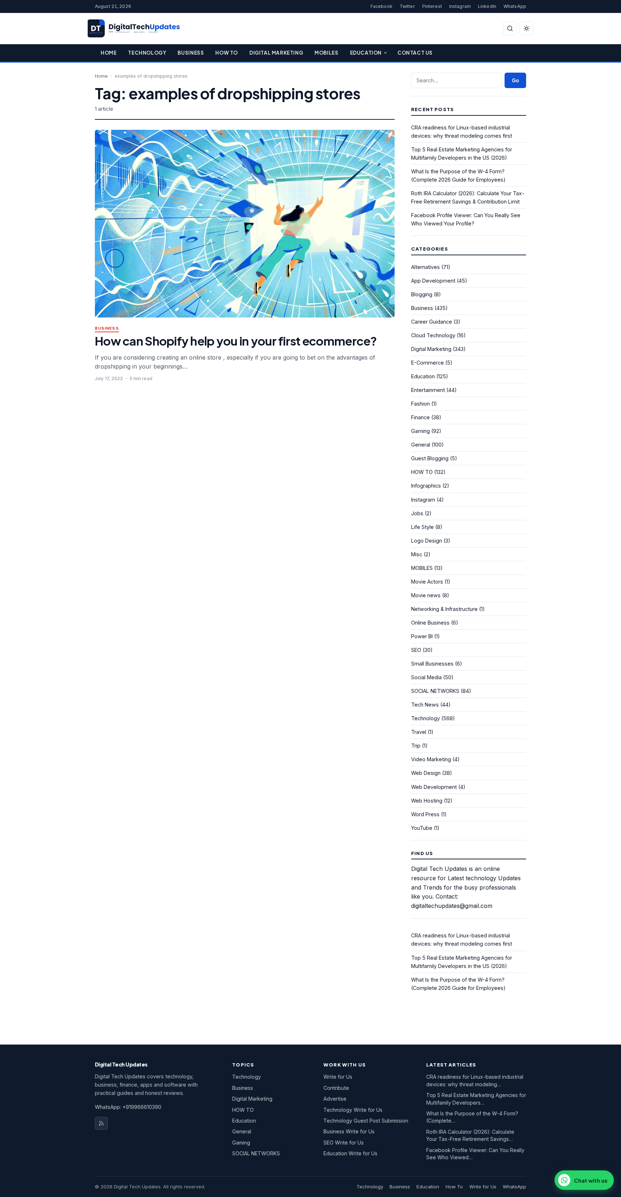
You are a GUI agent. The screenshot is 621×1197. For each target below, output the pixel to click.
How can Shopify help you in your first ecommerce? (236, 340)
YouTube (421, 828)
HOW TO (422, 472)
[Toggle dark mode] (526, 28)
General (420, 445)
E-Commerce (427, 363)
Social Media (426, 677)
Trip (415, 746)
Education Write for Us (350, 1153)
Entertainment (428, 390)
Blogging (421, 294)
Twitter (407, 6)
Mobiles (326, 53)
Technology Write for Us (352, 1110)
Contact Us (415, 53)
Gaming (420, 431)
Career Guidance (431, 322)
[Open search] (510, 28)
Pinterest (432, 6)
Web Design (426, 773)
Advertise (334, 1099)
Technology (147, 53)
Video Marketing (431, 759)
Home (108, 53)
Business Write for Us (348, 1131)
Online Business (430, 623)
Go (515, 80)
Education (366, 53)
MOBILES (422, 568)
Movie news (426, 595)
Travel (418, 732)
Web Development (434, 787)
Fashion (420, 404)
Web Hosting (426, 801)
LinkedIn (487, 6)
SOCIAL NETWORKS (435, 691)
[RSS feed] (101, 1123)
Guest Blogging (429, 458)
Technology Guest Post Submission (365, 1121)
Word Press (425, 814)
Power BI (422, 636)
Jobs (417, 513)
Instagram (460, 6)
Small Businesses (432, 664)
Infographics (426, 486)
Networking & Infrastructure (444, 609)
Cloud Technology (433, 335)
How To (226, 53)
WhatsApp (514, 6)
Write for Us (337, 1077)
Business (191, 53)
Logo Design (426, 541)
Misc (416, 554)
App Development (433, 281)
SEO (416, 650)
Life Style (422, 527)
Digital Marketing (276, 53)
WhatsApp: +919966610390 (128, 1107)
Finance (420, 417)
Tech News (425, 705)
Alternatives (425, 267)
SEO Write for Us (343, 1142)
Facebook (381, 6)
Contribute (336, 1088)
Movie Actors (427, 582)
